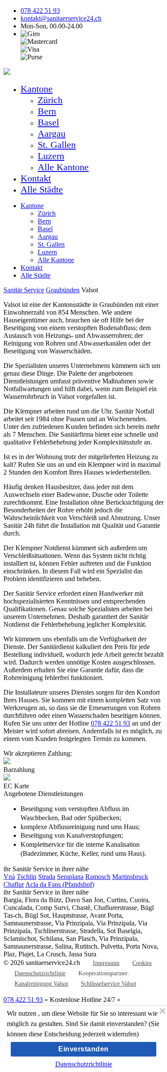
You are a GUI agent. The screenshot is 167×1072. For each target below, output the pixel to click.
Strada (46, 876)
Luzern (51, 155)
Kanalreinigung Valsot (41, 983)
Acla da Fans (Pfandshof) (59, 884)
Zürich (50, 100)
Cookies (142, 963)
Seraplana (70, 876)
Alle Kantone (63, 167)
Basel (48, 122)
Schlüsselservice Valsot (108, 983)
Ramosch (97, 876)
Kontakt (36, 178)
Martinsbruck (130, 876)
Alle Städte (42, 189)
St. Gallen (57, 144)
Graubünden (63, 290)
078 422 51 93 (40, 10)
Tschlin (26, 876)
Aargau (52, 133)
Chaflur (13, 884)
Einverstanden (83, 1049)
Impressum (106, 963)
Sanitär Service (23, 290)
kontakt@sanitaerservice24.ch (61, 18)
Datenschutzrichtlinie (40, 973)
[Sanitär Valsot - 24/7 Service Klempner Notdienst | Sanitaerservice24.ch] (6, 72)
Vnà (9, 876)
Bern (47, 111)
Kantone (37, 88)
